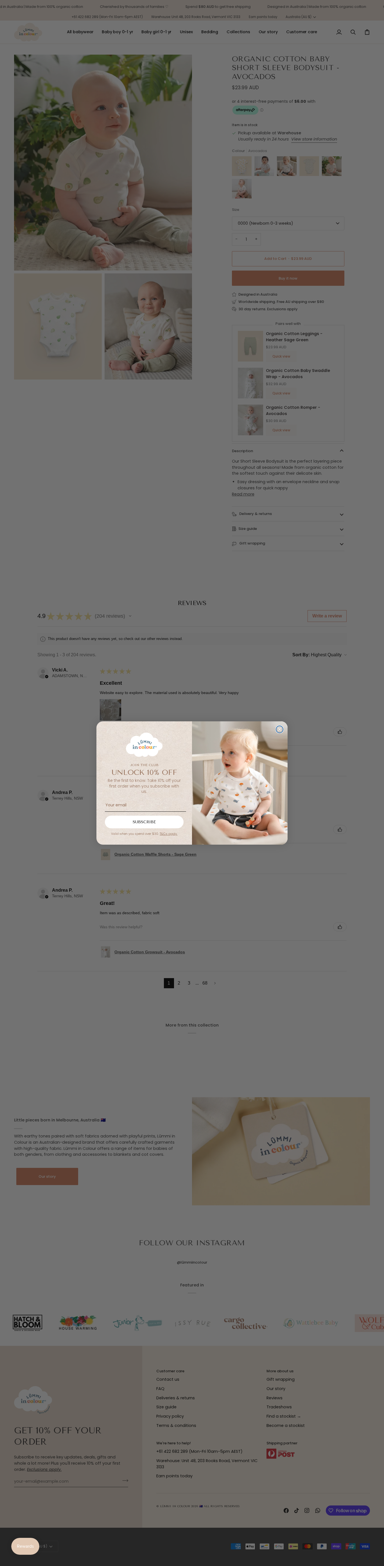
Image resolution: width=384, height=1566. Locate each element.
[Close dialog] (279, 729)
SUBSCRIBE (144, 822)
